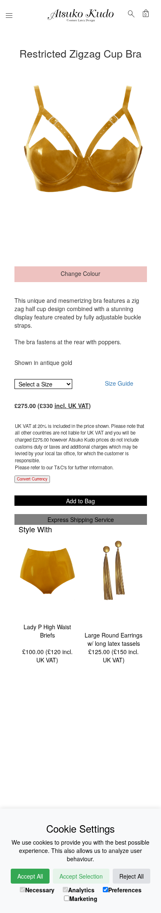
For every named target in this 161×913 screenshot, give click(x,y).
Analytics (81, 890)
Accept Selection (81, 876)
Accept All (30, 876)
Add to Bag (80, 501)
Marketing (83, 898)
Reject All (131, 876)
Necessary (39, 890)
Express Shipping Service (80, 519)
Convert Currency (32, 479)
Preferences (125, 890)
